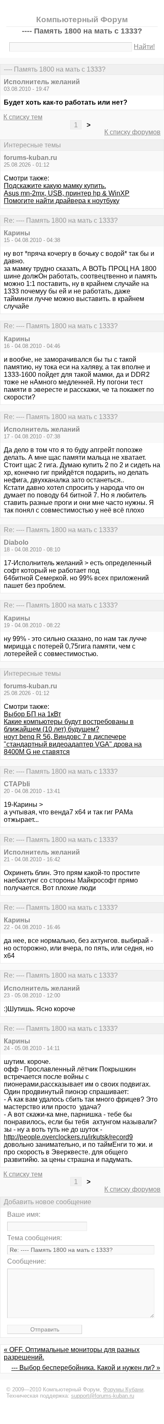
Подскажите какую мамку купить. (55, 185)
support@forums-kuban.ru (102, 1396)
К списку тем (22, 117)
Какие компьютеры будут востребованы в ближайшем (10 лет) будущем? (69, 725)
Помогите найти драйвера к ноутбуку (61, 200)
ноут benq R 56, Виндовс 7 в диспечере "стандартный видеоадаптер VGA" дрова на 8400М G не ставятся (73, 744)
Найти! (144, 46)
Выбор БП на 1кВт (32, 714)
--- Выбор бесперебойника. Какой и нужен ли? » (85, 1367)
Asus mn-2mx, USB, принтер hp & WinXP (67, 193)
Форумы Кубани (123, 1389)
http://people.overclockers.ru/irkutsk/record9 (68, 1137)
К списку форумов (132, 132)
